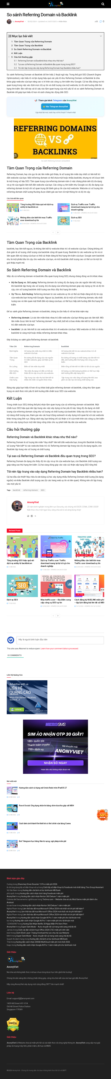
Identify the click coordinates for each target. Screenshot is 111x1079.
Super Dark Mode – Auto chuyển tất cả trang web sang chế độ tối (48, 927)
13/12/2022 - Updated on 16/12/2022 (88, 606)
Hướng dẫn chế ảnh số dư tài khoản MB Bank (42, 890)
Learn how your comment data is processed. (60, 648)
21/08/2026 (12, 832)
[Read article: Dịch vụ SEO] (64, 220)
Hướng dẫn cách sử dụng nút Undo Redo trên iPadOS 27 (43, 788)
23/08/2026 (12, 797)
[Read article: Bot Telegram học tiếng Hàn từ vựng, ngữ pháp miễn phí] (12, 844)
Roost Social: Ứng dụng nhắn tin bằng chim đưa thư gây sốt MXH (46, 805)
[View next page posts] (58, 232)
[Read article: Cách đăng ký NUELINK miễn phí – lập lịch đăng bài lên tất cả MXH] (90, 586)
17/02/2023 (76, 221)
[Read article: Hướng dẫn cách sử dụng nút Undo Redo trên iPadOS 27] (12, 790)
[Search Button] (103, 4)
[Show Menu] (8, 4)
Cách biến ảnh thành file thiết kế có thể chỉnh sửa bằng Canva (45, 823)
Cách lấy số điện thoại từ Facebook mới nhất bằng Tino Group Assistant (73, 887)
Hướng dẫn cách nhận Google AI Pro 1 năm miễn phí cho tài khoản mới (50, 918)
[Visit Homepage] (55, 4)
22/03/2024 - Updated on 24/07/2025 (34, 223)
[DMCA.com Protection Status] (13, 1024)
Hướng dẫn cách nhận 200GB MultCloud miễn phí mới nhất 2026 (43, 942)
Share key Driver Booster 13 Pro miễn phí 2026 (37, 884)
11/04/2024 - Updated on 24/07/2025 (84, 213)
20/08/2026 (12, 850)
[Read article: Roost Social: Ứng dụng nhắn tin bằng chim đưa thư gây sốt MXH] (12, 808)
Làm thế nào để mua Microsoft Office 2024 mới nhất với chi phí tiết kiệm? (53, 909)
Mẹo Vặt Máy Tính (85, 555)
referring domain (30, 490)
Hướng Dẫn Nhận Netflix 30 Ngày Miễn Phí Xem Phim (45, 924)
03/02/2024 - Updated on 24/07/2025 (42, 21)
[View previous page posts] (53, 232)
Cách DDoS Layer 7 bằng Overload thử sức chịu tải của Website (42, 933)
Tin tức (12, 594)
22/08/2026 (12, 815)
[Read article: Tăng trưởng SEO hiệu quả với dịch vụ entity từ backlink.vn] (13, 207)
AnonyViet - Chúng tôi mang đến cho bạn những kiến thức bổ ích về (37, 1070)
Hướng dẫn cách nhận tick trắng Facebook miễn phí (41, 893)
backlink (16, 490)
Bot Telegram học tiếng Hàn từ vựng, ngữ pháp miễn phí (42, 841)
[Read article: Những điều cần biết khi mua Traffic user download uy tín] (13, 220)
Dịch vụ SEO (76, 218)
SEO (43, 490)
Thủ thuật (47, 555)
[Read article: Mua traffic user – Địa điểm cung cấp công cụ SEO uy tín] (56, 586)
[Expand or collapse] (101, 36)
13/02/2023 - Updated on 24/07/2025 (54, 606)
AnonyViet (19, 21)
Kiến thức (63, 21)
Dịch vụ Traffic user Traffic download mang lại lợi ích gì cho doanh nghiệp (85, 207)
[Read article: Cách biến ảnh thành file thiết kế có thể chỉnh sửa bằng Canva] (12, 826)
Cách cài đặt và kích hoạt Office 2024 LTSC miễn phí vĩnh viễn (43, 930)
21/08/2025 (25, 210)
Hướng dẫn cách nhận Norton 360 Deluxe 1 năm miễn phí (45, 896)
